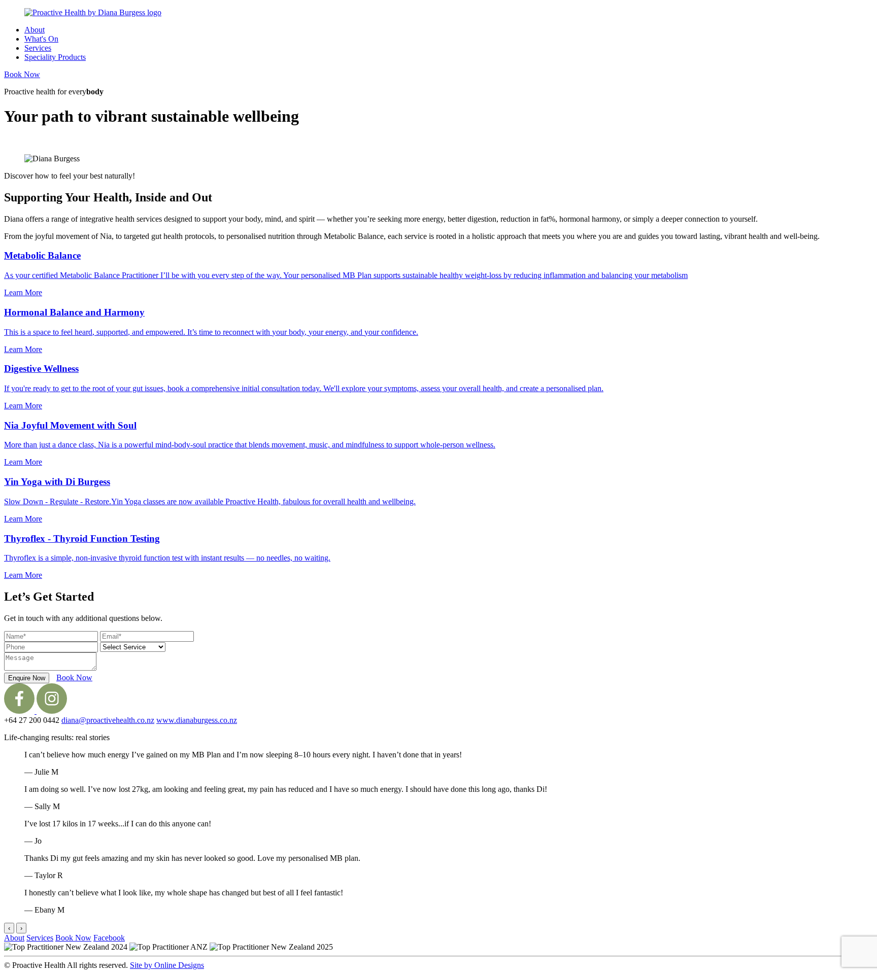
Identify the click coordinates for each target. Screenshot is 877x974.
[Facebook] (20, 711)
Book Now (22, 74)
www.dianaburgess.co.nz (196, 720)
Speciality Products (55, 57)
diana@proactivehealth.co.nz (107, 720)
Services (37, 48)
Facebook (109, 937)
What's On (41, 38)
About (34, 29)
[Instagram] (52, 711)
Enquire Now (26, 678)
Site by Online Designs (167, 965)
